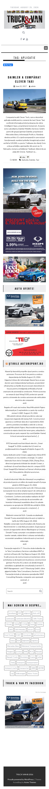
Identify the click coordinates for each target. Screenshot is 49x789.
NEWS (14, 160)
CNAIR (16, 624)
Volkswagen (20, 674)
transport (20, 663)
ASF (19, 613)
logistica (35, 641)
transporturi (24, 668)
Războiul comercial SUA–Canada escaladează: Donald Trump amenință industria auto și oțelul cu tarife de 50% (25, 518)
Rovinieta (24, 657)
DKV (11, 630)
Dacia (32, 624)
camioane (10, 619)
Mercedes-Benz (13, 646)
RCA (31, 652)
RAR (25, 652)
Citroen (9, 624)
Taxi (37, 160)
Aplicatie (25, 160)
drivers (30, 630)
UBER (33, 668)
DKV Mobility (20, 630)
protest (19, 652)
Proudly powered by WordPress (21, 779)
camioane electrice (23, 619)
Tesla (13, 663)
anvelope (12, 613)
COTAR (24, 624)
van (12, 674)
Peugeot (10, 652)
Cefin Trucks (37, 619)
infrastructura (39, 635)
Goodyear (27, 635)
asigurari (27, 613)
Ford (37, 630)
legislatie (25, 641)
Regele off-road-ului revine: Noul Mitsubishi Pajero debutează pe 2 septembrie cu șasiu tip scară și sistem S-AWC (24, 410)
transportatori (32, 663)
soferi (40, 657)
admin (33, 86)
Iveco (13, 641)
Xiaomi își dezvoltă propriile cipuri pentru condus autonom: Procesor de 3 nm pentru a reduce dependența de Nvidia (24, 374)
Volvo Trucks (33, 674)
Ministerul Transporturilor (31, 646)
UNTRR (41, 668)
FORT (18, 635)
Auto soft (36, 613)
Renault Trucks (12, 657)
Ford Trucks (9, 635)
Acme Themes (30, 782)
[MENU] (46, 48)
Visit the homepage (40, 692)
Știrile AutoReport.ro (26, 363)
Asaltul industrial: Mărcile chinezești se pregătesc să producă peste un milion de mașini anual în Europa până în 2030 (24, 482)
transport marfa (11, 668)
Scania (32, 657)
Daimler (32, 160)
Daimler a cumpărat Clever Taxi (24, 79)
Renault (39, 652)
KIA (18, 641)
